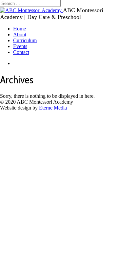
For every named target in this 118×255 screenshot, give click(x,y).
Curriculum (25, 40)
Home (19, 28)
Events (20, 46)
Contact (21, 52)
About (19, 34)
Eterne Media (53, 107)
